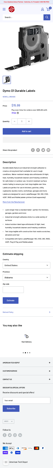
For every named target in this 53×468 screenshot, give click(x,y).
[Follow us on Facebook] (5, 435)
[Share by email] (48, 150)
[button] (26, 140)
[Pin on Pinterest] (38, 150)
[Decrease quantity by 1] (14, 121)
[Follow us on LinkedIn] (20, 435)
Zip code (6, 284)
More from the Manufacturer (14, 202)
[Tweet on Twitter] (43, 150)
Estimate (10, 300)
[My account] (42, 9)
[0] (48, 9)
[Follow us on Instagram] (15, 435)
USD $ (6, 421)
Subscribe (11, 408)
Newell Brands (9, 97)
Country (6, 259)
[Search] (46, 17)
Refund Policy (8, 312)
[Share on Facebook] (33, 150)
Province (6, 272)
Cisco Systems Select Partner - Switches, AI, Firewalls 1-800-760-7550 (26, 2)
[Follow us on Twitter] (10, 435)
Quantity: (6, 121)
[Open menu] (4, 9)
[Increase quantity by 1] (29, 121)
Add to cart (26, 131)
